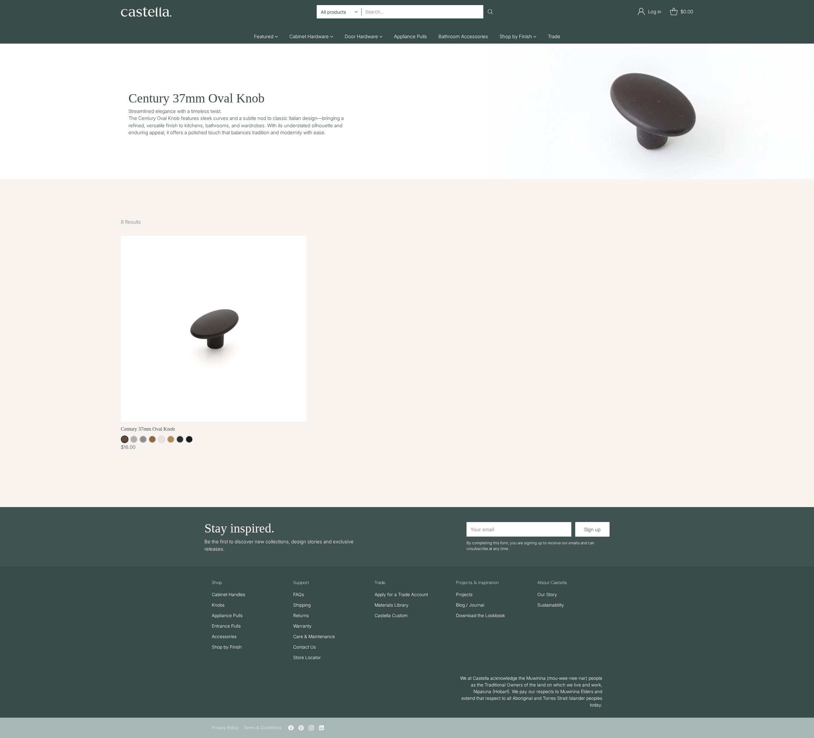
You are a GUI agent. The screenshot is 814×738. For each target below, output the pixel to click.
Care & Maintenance (314, 636)
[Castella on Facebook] (291, 729)
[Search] (490, 11)
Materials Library (392, 605)
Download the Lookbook (480, 615)
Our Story (547, 594)
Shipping (302, 605)
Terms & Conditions (262, 727)
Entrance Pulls (226, 626)
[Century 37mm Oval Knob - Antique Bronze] (214, 328)
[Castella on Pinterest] (301, 729)
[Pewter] (143, 439)
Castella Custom (391, 615)
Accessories (224, 636)
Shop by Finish (227, 647)
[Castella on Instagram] (311, 729)
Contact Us (304, 647)
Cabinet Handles (228, 594)
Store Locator (307, 657)
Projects (464, 594)
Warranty (302, 626)
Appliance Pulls (227, 615)
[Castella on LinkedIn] (321, 729)
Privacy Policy (225, 727)
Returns (301, 615)
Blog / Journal (470, 605)
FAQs (298, 594)
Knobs (218, 605)
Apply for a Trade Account (401, 594)
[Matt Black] (189, 439)
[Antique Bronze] (124, 439)
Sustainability (550, 605)
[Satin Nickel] (134, 439)
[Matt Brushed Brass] (171, 439)
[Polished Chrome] (161, 439)
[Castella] (146, 12)
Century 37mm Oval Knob (148, 429)
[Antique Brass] (152, 439)
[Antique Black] (180, 439)
